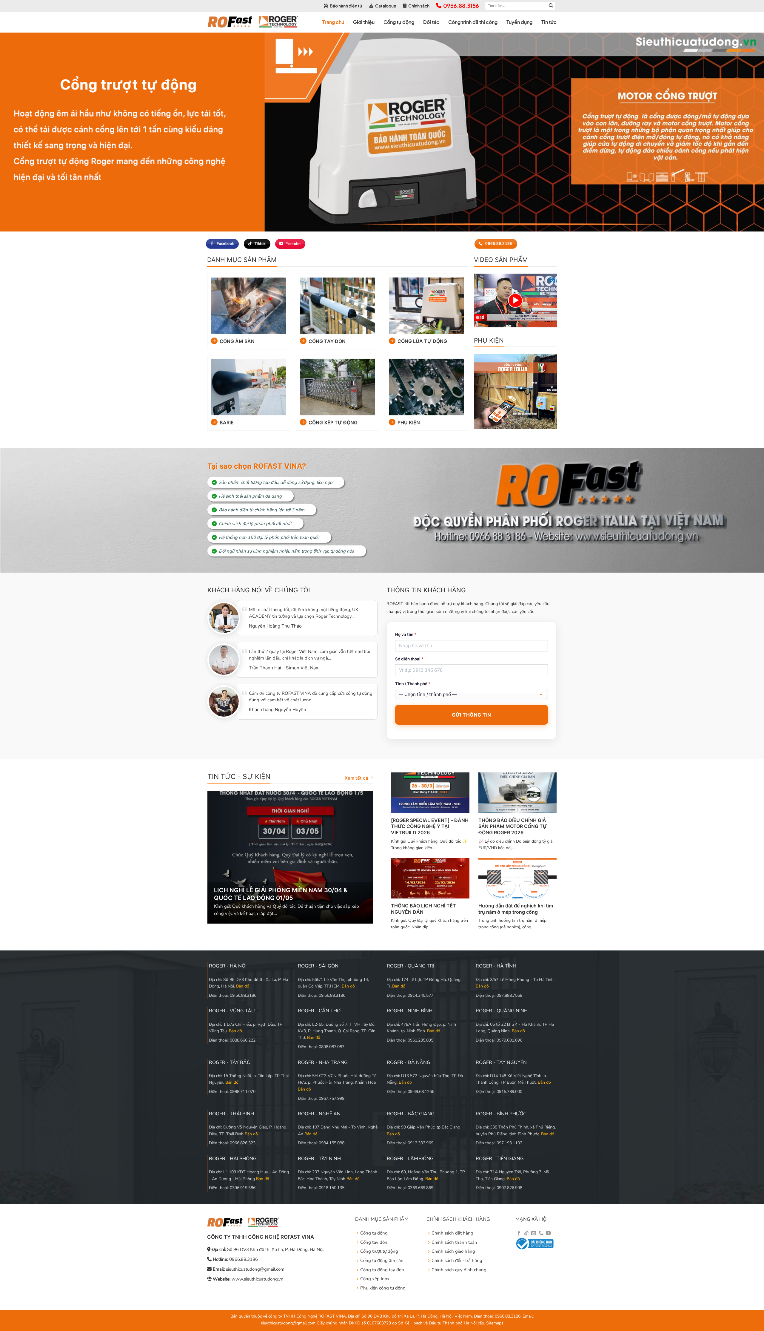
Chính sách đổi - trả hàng (457, 1260)
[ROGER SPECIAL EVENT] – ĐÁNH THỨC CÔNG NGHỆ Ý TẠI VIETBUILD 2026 (430, 826)
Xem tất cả (356, 778)
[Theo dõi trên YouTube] (548, 1233)
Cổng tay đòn (327, 341)
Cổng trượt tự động (379, 1251)
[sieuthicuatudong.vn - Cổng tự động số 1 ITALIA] (252, 22)
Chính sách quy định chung (459, 1270)
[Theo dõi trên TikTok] (526, 1233)
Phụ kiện (409, 422)
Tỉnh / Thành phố (412, 683)
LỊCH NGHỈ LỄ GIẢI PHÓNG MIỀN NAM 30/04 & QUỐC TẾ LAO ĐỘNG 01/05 (280, 894)
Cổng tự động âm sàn (381, 1260)
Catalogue (385, 5)
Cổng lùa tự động (422, 341)
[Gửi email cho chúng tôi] (533, 1233)
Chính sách (418, 5)
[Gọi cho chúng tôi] (541, 1233)
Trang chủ (333, 22)
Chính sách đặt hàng (452, 1233)
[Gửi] (550, 5)
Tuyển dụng (519, 22)
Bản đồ (242, 986)
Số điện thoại (409, 659)
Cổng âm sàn (236, 341)
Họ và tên (405, 634)
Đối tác (431, 22)
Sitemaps (494, 1323)
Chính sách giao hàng (453, 1251)
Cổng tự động (398, 22)
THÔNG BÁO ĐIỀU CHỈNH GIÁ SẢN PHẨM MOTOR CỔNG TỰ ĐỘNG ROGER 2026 (512, 826)
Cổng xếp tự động (333, 422)
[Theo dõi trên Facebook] (519, 1233)
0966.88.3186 (461, 5)
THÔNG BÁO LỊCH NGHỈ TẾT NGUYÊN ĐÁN (423, 909)
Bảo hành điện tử (346, 5)
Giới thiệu (364, 22)
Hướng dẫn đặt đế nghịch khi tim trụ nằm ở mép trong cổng (515, 909)
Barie (226, 422)
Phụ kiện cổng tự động (383, 1288)
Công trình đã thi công (472, 22)
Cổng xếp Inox (374, 1279)
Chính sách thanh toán (454, 1242)
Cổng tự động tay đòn (382, 1270)
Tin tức (549, 22)
